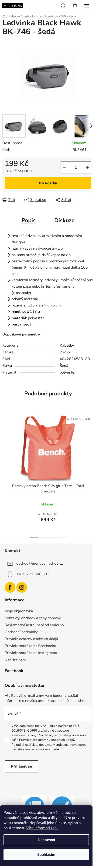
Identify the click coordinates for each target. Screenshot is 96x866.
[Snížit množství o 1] (64, 167)
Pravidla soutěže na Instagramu (31, 652)
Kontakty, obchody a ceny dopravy (33, 618)
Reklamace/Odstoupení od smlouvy (34, 625)
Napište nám (15, 660)
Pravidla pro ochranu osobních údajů (46, 740)
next (91, 441)
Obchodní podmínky (21, 632)
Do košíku (48, 183)
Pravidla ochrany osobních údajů (31, 638)
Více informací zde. (42, 827)
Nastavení (46, 839)
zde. (57, 749)
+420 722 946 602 (32, 574)
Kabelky (67, 345)
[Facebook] (10, 587)
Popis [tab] (28, 220)
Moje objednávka (19, 611)
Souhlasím (46, 854)
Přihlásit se (21, 766)
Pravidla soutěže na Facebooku (30, 645)
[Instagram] (21, 587)
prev (5, 441)
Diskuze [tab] (64, 220)
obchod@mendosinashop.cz (39, 563)
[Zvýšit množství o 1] (87, 167)
